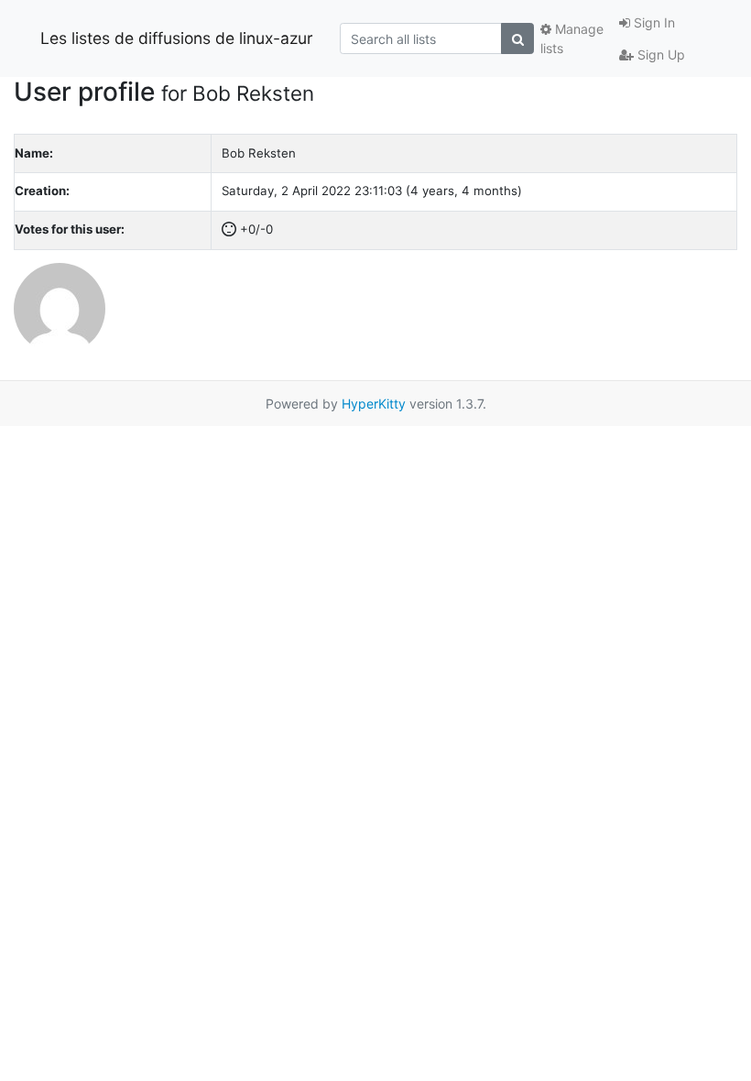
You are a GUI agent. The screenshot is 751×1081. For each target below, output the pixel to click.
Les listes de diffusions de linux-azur (176, 38)
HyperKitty (374, 403)
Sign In (652, 22)
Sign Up (659, 54)
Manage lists (572, 38)
